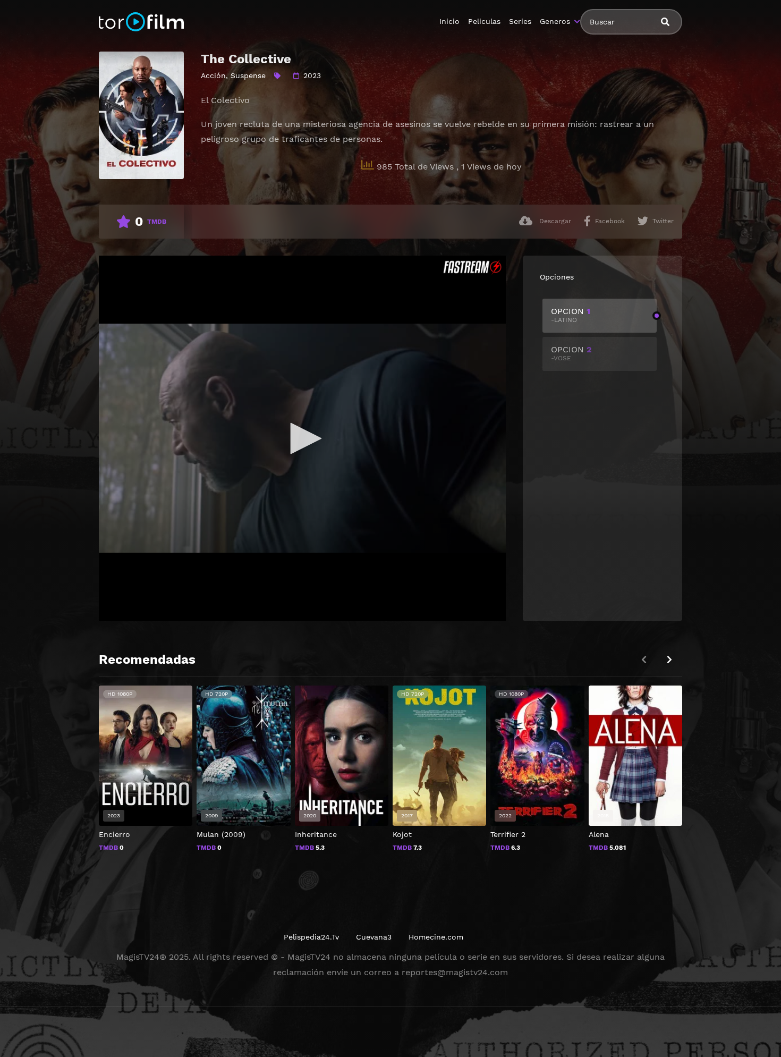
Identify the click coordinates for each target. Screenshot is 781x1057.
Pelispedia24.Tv (311, 937)
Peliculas (484, 21)
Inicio (449, 21)
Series (520, 21)
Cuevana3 (374, 937)
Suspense (248, 75)
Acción (213, 75)
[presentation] (669, 660)
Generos (555, 21)
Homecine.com (436, 937)
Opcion (570, 315)
